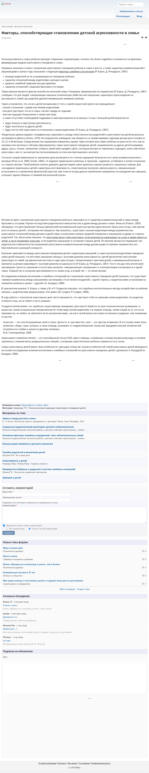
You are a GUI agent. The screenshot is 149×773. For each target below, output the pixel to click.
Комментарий (9, 505)
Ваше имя (7, 492)
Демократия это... (11, 617)
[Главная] (6, 4)
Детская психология (23, 26)
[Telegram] (146, 37)
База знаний (7, 26)
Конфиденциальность (101, 763)
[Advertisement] (74, 49)
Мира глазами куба (13, 548)
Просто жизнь (10, 556)
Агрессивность (28, 405)
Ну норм (6, 641)
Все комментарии (17, 529)
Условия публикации (47, 763)
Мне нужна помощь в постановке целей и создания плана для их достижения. (43, 580)
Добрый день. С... (11, 629)
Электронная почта (12, 497)
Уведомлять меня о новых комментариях (24, 525)
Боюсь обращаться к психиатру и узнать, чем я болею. (31, 564)
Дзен (5, 657)
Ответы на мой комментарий (44, 529)
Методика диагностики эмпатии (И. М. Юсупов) (24, 644)
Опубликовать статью (131, 11)
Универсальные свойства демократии (19, 620)
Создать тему (83, 589)
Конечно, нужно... (11, 605)
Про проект (72, 763)
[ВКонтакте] (142, 37)
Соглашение (84, 763)
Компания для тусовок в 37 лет (19, 572)
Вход (139, 16)
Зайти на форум (67, 589)
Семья (39, 405)
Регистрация (123, 16)
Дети (46, 405)
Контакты (62, 763)
